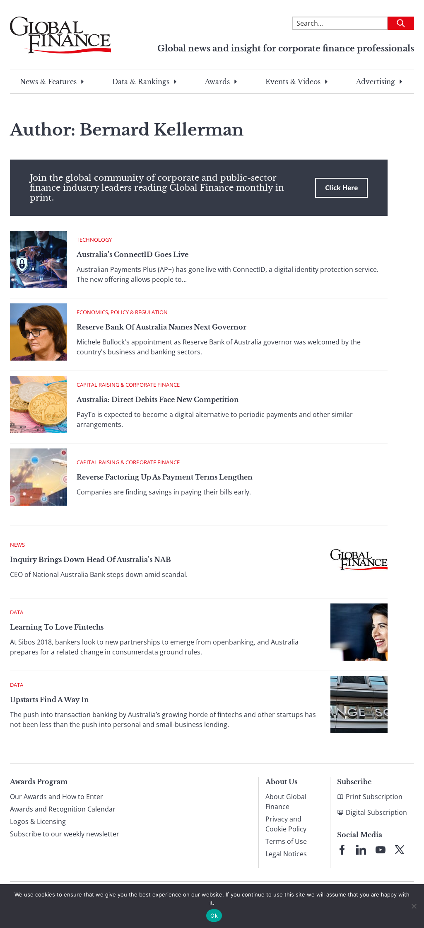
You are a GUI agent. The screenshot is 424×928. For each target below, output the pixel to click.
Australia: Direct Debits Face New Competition (158, 399)
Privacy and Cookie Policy (285, 824)
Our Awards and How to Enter (56, 796)
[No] (414, 906)
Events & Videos (292, 82)
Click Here (341, 187)
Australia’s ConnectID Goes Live (132, 254)
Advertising (375, 82)
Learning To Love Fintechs (57, 627)
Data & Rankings (140, 82)
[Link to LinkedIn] (361, 850)
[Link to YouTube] (380, 850)
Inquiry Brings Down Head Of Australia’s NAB (90, 559)
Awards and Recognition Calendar (63, 809)
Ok (214, 915)
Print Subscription (374, 796)
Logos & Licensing (38, 821)
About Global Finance (285, 801)
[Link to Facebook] (342, 850)
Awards (217, 82)
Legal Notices (286, 853)
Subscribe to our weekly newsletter (64, 833)
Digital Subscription (376, 812)
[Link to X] (400, 850)
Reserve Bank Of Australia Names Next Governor (161, 327)
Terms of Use (286, 841)
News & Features (48, 82)
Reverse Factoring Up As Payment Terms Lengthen (165, 477)
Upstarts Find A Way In (49, 699)
